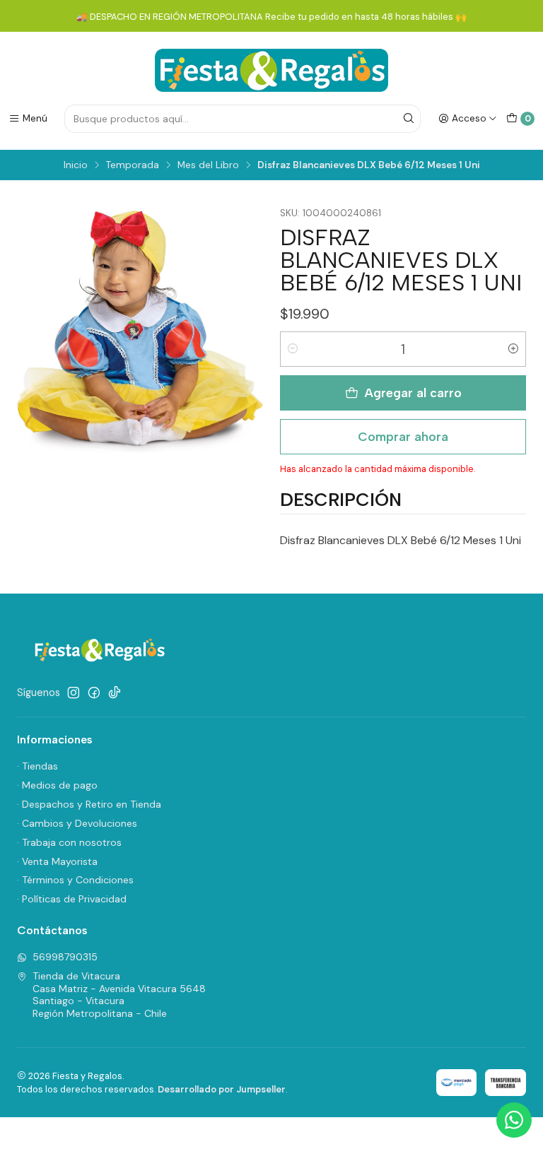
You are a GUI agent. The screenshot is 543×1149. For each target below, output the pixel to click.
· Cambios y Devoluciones (77, 823)
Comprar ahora (403, 436)
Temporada (132, 165)
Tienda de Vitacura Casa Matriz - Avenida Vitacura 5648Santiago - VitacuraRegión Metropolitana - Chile (119, 995)
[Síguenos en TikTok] (114, 692)
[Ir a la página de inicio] (271, 70)
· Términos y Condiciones (75, 879)
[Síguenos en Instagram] (73, 692)
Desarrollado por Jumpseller (222, 1089)
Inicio (76, 165)
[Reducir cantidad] (293, 349)
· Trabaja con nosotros (69, 842)
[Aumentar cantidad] (513, 349)
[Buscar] (409, 119)
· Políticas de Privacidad (72, 898)
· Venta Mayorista (57, 861)
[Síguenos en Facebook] (94, 692)
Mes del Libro (208, 165)
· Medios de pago (57, 785)
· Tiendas (37, 766)
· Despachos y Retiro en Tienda (89, 804)
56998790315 (65, 956)
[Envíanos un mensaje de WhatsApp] (514, 1120)
